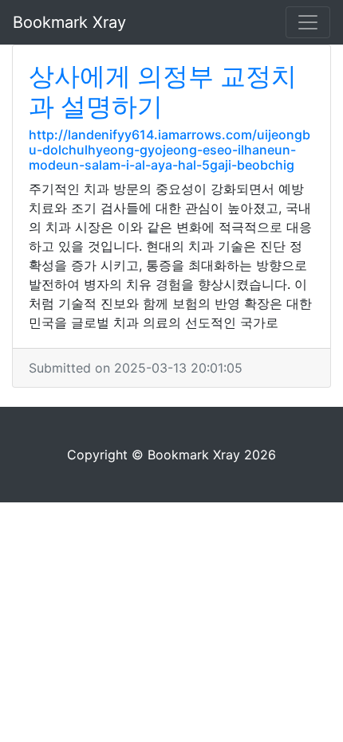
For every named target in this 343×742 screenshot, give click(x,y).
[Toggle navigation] (308, 22)
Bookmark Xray (69, 22)
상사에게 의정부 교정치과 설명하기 (163, 91)
